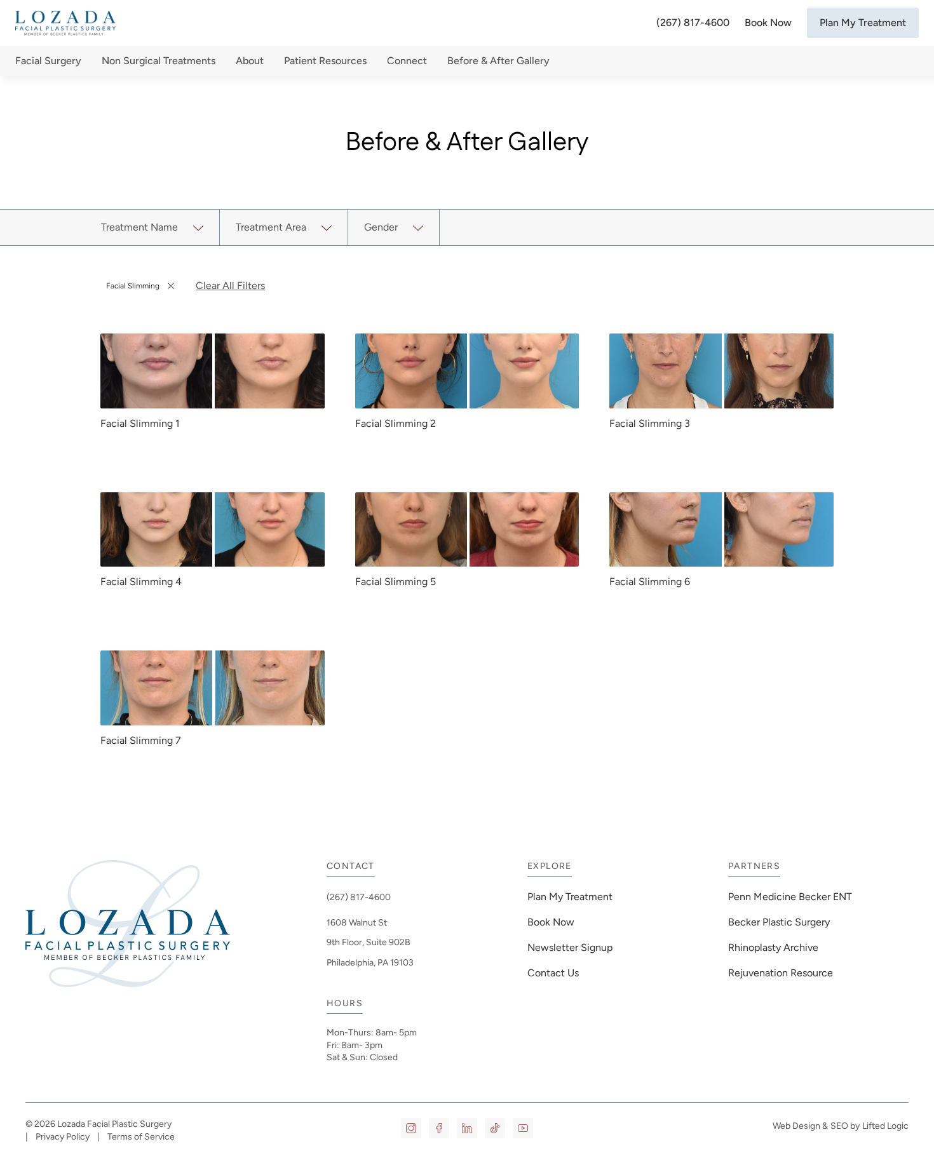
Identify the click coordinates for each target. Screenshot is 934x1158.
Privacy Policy (63, 1136)
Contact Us (553, 973)
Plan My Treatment (863, 23)
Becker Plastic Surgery (779, 922)
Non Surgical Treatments (158, 61)
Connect (407, 61)
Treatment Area (271, 227)
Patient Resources (325, 61)
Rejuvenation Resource (780, 973)
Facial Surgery (48, 61)
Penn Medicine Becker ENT (791, 897)
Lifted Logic (885, 1126)
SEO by (845, 1126)
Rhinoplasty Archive (773, 947)
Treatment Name (139, 227)
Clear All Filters (230, 285)
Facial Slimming (134, 288)
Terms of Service (141, 1136)
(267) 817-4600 (692, 23)
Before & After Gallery (498, 61)
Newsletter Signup (570, 947)
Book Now (768, 23)
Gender (381, 227)
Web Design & (800, 1126)
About (250, 61)
